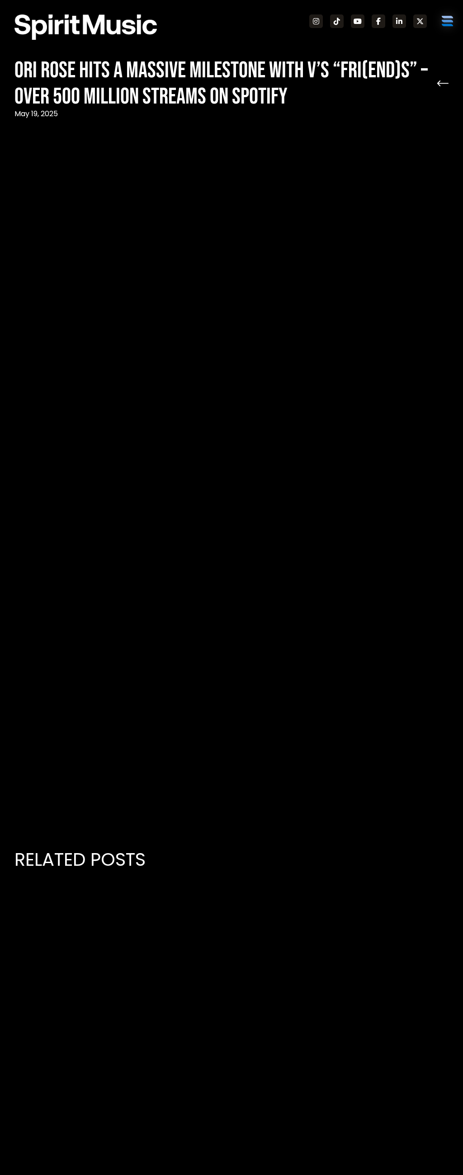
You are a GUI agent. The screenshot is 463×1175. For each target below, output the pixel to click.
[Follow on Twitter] (420, 21)
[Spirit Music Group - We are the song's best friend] (85, 27)
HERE (189, 782)
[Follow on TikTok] (337, 21)
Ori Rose (332, 180)
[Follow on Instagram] (316, 21)
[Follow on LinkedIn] (399, 21)
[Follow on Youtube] (357, 21)
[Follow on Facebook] (378, 21)
